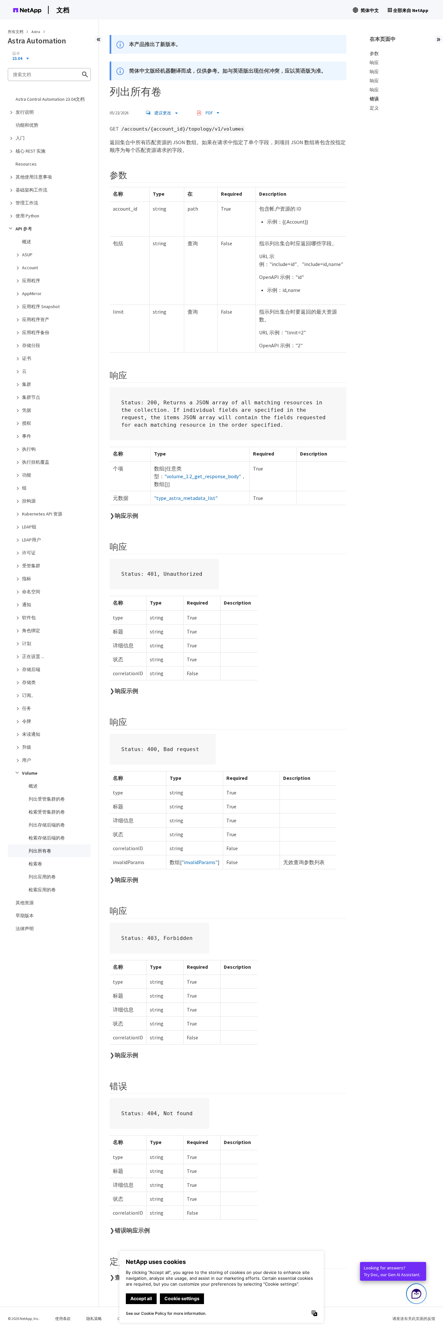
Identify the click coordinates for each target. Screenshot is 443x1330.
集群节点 (31, 397)
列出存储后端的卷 (47, 825)
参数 (374, 53)
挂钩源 (29, 501)
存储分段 (31, 345)
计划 (26, 643)
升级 (26, 747)
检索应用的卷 (42, 890)
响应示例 (126, 515)
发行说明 (25, 112)
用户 (26, 760)
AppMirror (32, 293)
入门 (20, 138)
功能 (26, 475)
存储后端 (31, 669)
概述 (26, 242)
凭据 (26, 410)
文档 (62, 10)
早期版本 (25, 916)
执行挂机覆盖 (35, 462)
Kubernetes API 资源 (42, 514)
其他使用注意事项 (34, 177)
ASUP (27, 255)
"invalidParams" (200, 862)
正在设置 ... (33, 656)
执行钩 (29, 449)
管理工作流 (27, 203)
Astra (36, 31)
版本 (16, 53)
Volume (29, 773)
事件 (26, 436)
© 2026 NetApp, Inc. (24, 1318)
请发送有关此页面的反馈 (413, 1318)
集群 (26, 384)
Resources (26, 164)
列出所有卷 (40, 851)
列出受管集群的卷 (47, 799)
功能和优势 (27, 125)
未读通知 (31, 734)
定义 (374, 108)
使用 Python (27, 216)
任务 (26, 708)
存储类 (29, 682)
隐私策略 (94, 1318)
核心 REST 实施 (30, 151)
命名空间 (31, 592)
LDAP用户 (31, 540)
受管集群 (31, 566)
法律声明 (25, 928)
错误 (374, 99)
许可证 (29, 553)
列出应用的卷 (42, 877)
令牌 (26, 721)
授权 (26, 423)
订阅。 (29, 695)
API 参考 (24, 229)
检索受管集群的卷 (47, 812)
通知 (26, 604)
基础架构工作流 (31, 190)
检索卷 (35, 864)
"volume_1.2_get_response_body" (202, 476)
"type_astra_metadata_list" (186, 498)
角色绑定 (31, 630)
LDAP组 (29, 527)
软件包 (29, 617)
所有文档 (15, 31)
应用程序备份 (35, 332)
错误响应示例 (132, 1230)
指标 (26, 579)
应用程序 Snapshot (41, 306)
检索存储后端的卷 (47, 838)
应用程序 (31, 280)
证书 (26, 358)
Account (30, 268)
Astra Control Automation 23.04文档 (50, 99)
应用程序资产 (35, 319)
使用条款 (63, 1318)
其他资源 (25, 903)
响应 (374, 62)
